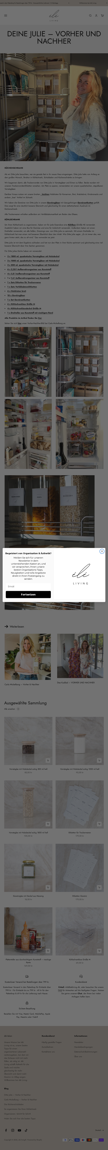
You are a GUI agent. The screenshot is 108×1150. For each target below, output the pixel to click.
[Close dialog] (102, 551)
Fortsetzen (28, 594)
